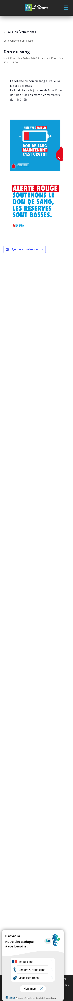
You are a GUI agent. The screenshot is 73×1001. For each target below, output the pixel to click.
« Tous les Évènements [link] (20, 32)
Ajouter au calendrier (25, 249)
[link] (36, 8)
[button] (65, 7)
